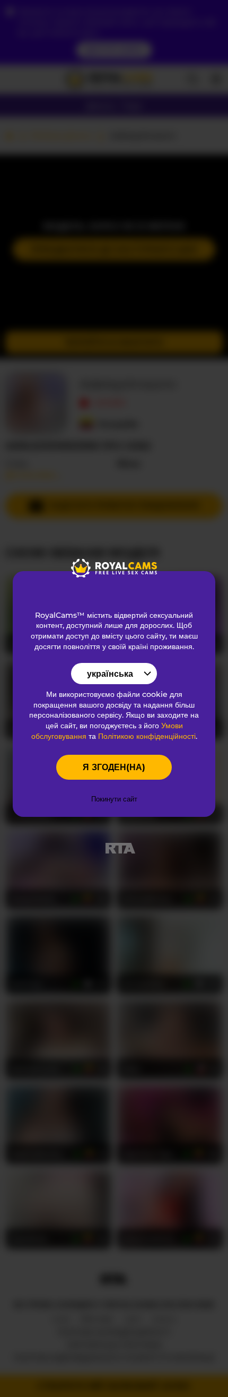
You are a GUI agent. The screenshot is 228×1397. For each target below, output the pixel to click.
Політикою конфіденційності (147, 736)
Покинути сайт (114, 799)
